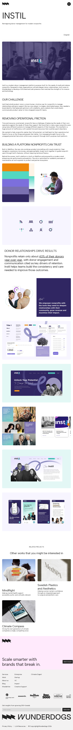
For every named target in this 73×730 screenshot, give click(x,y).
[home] (5, 4)
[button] (69, 4)
